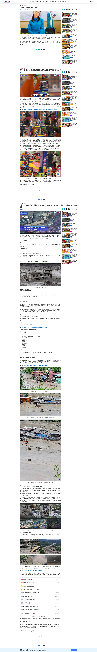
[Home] (7, 1)
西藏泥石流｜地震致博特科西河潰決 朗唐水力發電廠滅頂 (35, 365)
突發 (71, 26)
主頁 (20, 5)
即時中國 (71, 21)
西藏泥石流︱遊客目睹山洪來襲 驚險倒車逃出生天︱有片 (35, 327)
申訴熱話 (71, 42)
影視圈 (71, 31)
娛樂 (25, 5)
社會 (71, 99)
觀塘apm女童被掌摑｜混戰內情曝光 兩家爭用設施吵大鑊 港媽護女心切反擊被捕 (40, 109)
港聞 (22, 68)
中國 (22, 203)
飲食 (71, 52)
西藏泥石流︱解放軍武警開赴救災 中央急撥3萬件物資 (35, 570)
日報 (22, 5)
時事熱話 (71, 47)
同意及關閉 (74, 649)
